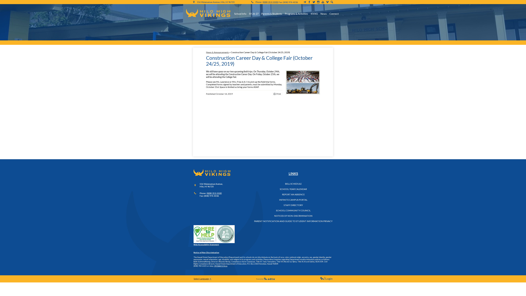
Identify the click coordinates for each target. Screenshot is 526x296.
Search (332, 2)
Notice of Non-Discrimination (206, 252)
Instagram (318, 2)
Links (293, 174)
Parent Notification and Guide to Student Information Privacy (293, 221)
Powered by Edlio (265, 278)
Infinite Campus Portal (293, 199)
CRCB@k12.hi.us (220, 266)
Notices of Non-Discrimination (293, 215)
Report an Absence (293, 194)
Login (326, 278)
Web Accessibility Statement (206, 245)
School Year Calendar (293, 189)
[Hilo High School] (208, 13)
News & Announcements (217, 52)
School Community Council (293, 210)
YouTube (323, 2)
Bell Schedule (293, 183)
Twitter (314, 2)
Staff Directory (293, 205)
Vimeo (327, 2)
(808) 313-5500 (270, 2)
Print (278, 93)
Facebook (309, 2)
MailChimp (305, 2)
